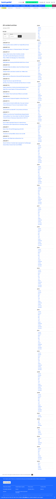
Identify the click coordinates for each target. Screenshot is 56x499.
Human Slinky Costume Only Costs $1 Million (12, 144)
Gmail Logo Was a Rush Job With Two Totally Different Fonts (16, 44)
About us (42, 489)
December (40, 58)
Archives (4, 491)
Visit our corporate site (40, 478)
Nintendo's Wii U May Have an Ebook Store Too (13, 138)
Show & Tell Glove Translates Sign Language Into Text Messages (17, 142)
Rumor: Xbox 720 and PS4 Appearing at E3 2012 (13, 129)
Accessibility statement (7, 489)
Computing (23, 5)
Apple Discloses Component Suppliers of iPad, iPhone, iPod (16, 98)
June (39, 34)
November (40, 57)
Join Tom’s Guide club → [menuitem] (31, 2)
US (32, 474)
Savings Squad (48, 5)
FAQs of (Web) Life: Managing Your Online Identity (13, 57)
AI (27, 5)
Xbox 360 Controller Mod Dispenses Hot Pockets (13, 55)
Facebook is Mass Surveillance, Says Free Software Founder (16, 67)
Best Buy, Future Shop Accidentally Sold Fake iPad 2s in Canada (16, 82)
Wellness (31, 5)
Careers (17, 489)
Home (36, 5)
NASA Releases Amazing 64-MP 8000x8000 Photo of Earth (16, 62)
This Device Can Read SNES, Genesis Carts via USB (14, 133)
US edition (25, 497)
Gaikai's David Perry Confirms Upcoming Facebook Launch (15, 87)
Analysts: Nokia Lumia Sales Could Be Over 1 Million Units (15, 71)
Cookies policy (43, 486)
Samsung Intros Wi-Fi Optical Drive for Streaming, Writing (15, 124)
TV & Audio (10, 5)
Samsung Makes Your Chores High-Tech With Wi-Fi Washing (16, 116)
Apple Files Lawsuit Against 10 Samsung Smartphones (14, 89)
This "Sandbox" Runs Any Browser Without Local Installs (15, 93)
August (39, 37)
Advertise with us (31, 489)
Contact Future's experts (20, 486)
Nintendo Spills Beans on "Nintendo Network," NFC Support (16, 49)
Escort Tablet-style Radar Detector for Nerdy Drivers (14, 122)
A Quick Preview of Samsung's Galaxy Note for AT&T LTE (15, 117)
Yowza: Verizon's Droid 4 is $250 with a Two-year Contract (15, 103)
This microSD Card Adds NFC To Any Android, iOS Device (15, 109)
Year (5, 34)
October (39, 55)
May (39, 33)
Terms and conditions (7, 486)
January (39, 27)
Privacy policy (30, 486)
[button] (53, 2)
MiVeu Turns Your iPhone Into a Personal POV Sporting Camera (16, 76)
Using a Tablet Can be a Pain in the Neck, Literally (13, 54)
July (39, 36)
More (40, 5)
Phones (5, 5)
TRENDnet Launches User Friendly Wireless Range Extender (16, 114)
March (39, 30)
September (40, 54)
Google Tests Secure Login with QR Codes (12, 80)
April (39, 31)
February (39, 28)
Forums (54, 5)
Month (11, 34)
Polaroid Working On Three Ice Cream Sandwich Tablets (15, 105)
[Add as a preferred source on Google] (7, 482)
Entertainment (16, 5)
